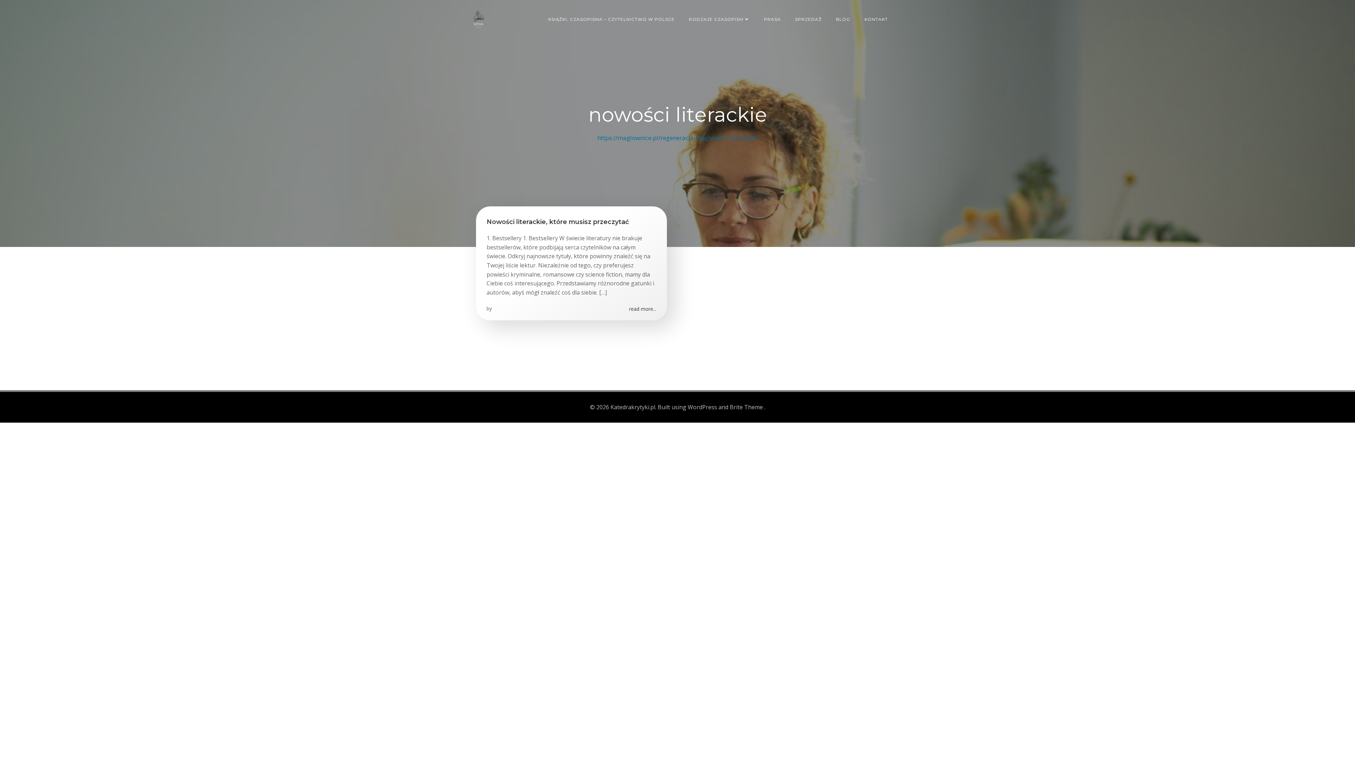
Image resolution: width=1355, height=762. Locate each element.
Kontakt (876, 19)
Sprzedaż (808, 19)
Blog (843, 19)
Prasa (772, 19)
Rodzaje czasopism (716, 19)
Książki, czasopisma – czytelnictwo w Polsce (611, 19)
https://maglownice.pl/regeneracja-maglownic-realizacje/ (677, 138)
